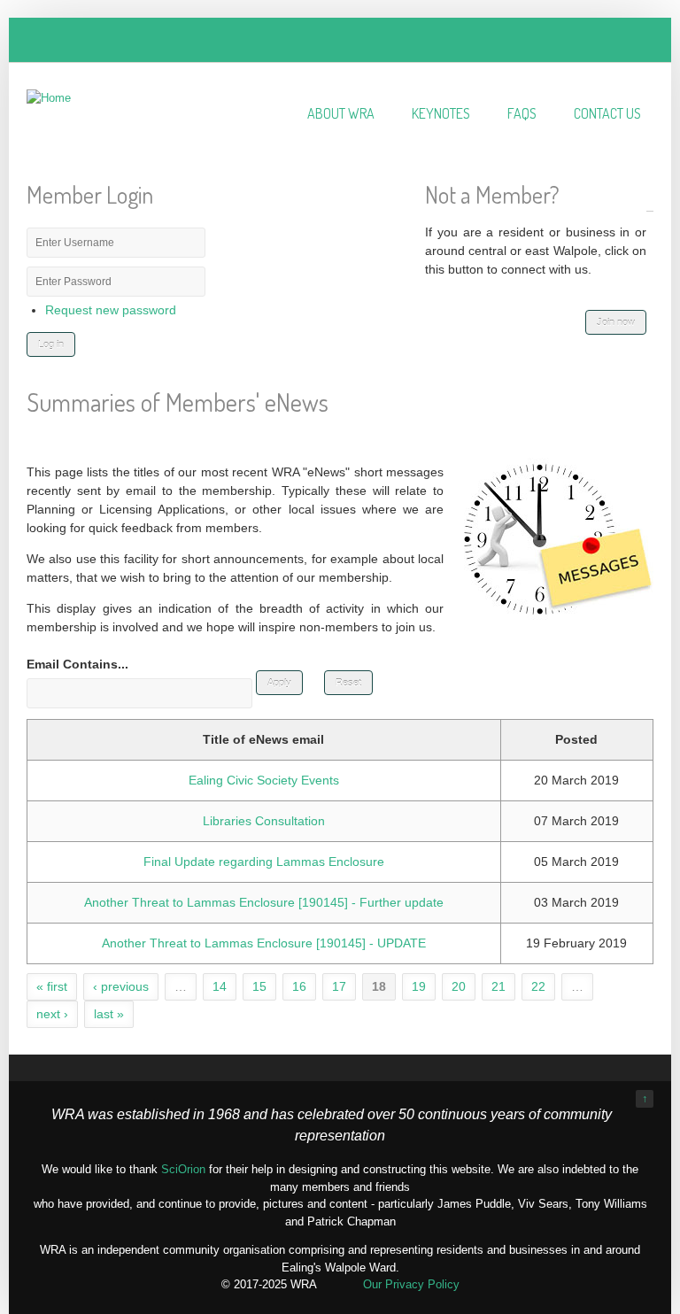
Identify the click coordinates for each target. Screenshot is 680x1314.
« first (51, 986)
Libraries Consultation (264, 821)
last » (109, 1014)
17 (339, 986)
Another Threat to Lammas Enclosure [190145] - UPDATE (264, 943)
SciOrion (183, 1169)
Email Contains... (77, 664)
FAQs (522, 113)
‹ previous (121, 986)
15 (259, 986)
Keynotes (441, 113)
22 (538, 986)
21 (498, 986)
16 (299, 986)
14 (219, 986)
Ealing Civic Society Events (264, 780)
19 (419, 986)
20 (459, 986)
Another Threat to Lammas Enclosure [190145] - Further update (264, 902)
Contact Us (607, 113)
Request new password (110, 310)
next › (52, 1014)
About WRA (341, 113)
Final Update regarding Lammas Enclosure (263, 861)
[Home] (49, 97)
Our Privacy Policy (411, 1284)
